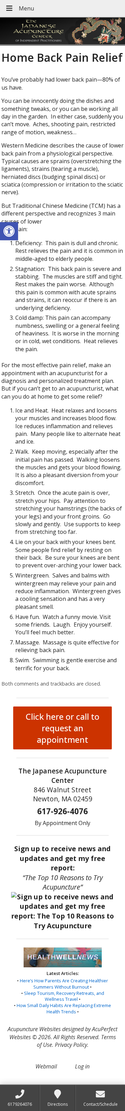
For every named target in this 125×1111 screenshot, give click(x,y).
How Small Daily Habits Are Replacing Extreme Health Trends (64, 1008)
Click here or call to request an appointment (62, 728)
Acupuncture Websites (34, 1029)
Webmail (46, 1066)
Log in (82, 1066)
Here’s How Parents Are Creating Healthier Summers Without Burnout (64, 983)
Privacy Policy (71, 1045)
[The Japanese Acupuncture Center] (62, 31)
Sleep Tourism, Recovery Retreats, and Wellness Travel (64, 996)
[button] (9, 231)
